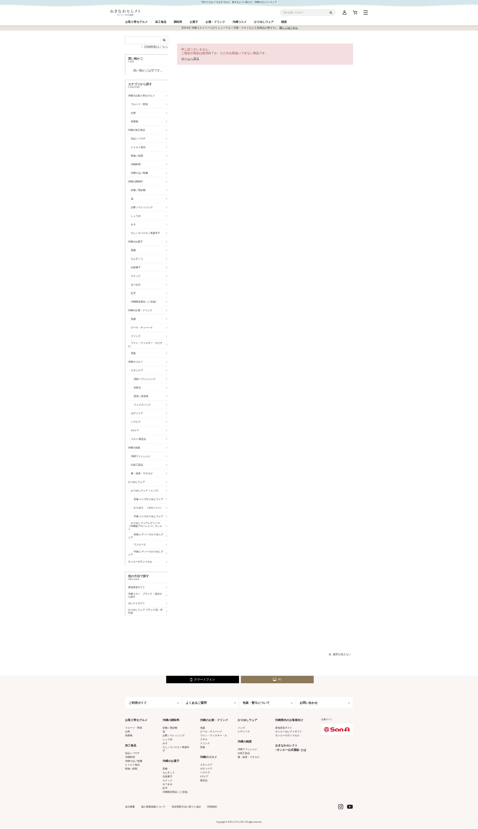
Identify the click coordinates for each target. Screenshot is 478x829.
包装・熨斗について (256, 702)
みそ (165, 743)
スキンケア (206, 764)
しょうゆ (167, 739)
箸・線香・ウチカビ (249, 757)
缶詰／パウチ (132, 753)
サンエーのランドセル (287, 735)
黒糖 (165, 768)
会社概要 (130, 806)
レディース (244, 731)
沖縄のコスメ (208, 756)
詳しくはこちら (289, 28)
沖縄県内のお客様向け (289, 720)
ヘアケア (205, 772)
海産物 (128, 735)
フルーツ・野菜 (133, 727)
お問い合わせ (309, 702)
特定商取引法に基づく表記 (186, 806)
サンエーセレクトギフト (288, 731)
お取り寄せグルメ (136, 720)
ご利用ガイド (138, 702)
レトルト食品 (132, 764)
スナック (167, 780)
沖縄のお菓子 (171, 760)
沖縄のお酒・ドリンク (214, 720)
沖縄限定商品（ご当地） (176, 792)
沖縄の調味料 (171, 720)
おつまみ (167, 784)
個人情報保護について (153, 806)
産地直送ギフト (283, 727)
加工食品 (130, 745)
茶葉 (202, 747)
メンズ (241, 727)
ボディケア (206, 768)
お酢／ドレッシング (173, 735)
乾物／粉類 (131, 768)
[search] (332, 12)
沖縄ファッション (247, 749)
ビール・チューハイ (211, 731)
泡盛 (202, 727)
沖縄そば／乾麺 (133, 761)
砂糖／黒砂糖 (170, 727)
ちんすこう (169, 772)
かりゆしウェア (247, 720)
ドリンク (205, 743)
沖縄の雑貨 (245, 741)
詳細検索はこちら (156, 46)
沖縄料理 (130, 757)
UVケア (204, 776)
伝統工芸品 (244, 753)
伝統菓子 (167, 776)
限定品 (203, 780)
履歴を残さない (342, 654)
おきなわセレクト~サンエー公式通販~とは (290, 747)
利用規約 (212, 806)
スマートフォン (204, 679)
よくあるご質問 (196, 702)
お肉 (127, 731)
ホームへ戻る (190, 58)
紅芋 (165, 788)
